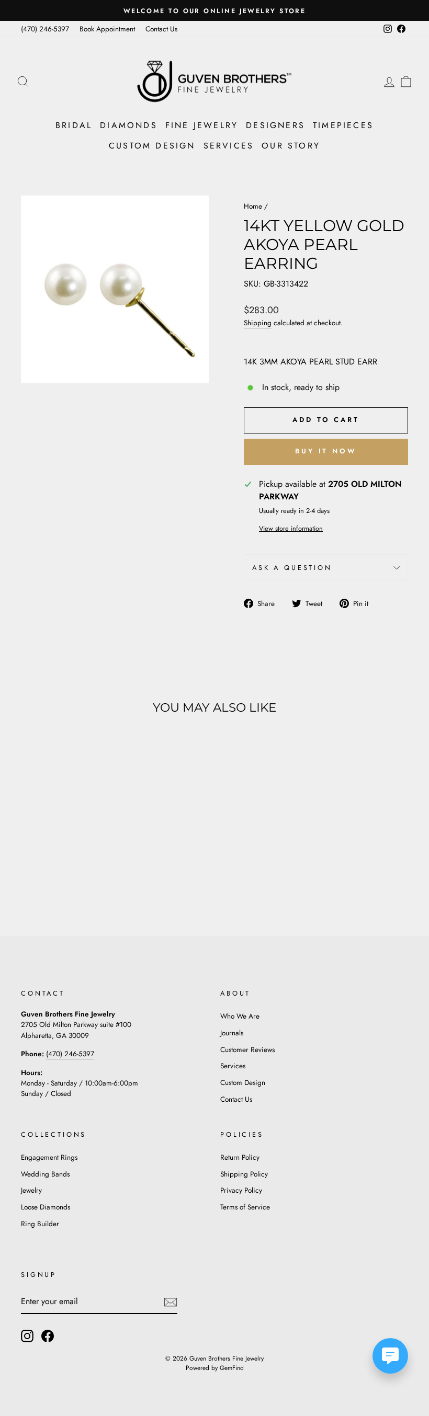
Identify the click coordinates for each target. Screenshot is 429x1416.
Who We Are (239, 1016)
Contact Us (161, 29)
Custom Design (152, 146)
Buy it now (326, 451)
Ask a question (292, 568)
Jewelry (31, 1190)
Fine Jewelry (201, 125)
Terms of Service (245, 1207)
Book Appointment (107, 29)
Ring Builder (40, 1223)
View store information (291, 528)
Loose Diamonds (45, 1207)
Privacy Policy (241, 1190)
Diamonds (128, 125)
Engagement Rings (49, 1157)
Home (253, 206)
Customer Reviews (247, 1049)
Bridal (73, 125)
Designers (275, 125)
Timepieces (343, 125)
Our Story (291, 146)
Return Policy (239, 1157)
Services (229, 146)
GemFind (232, 1368)
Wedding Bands (45, 1174)
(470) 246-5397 (45, 29)
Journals (231, 1032)
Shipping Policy (244, 1174)
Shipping (258, 322)
